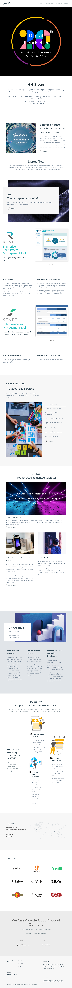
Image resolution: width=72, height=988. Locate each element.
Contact (65, 3)
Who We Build (20, 963)
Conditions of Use (17, 984)
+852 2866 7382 (45, 945)
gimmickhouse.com (10, 984)
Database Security (50, 427)
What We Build (50, 3)
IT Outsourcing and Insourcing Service (54, 423)
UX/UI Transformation (51, 404)
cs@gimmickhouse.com (23, 945)
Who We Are (40, 3)
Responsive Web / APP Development (51, 413)
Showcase (59, 3)
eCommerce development (53, 408)
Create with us (12, 527)
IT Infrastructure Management (54, 418)
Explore (45, 151)
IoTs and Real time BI (51, 436)
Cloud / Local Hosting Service (54, 432)
